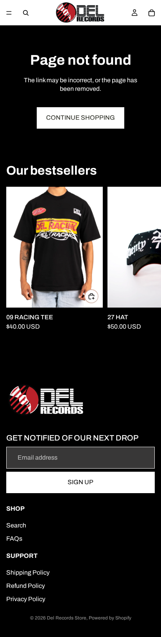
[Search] (25, 12)
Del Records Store (66, 618)
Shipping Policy (28, 572)
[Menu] (9, 13)
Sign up (80, 482)
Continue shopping (80, 117)
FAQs (14, 539)
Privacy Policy (25, 599)
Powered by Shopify (110, 618)
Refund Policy (25, 585)
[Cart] (151, 12)
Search (16, 525)
